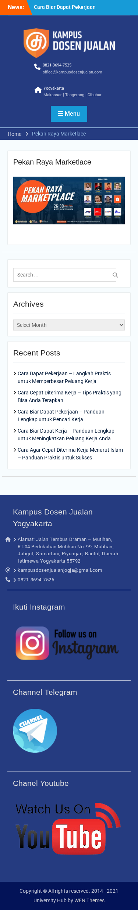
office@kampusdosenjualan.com (72, 72)
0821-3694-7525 (57, 65)
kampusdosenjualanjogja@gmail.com (60, 570)
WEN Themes (89, 900)
